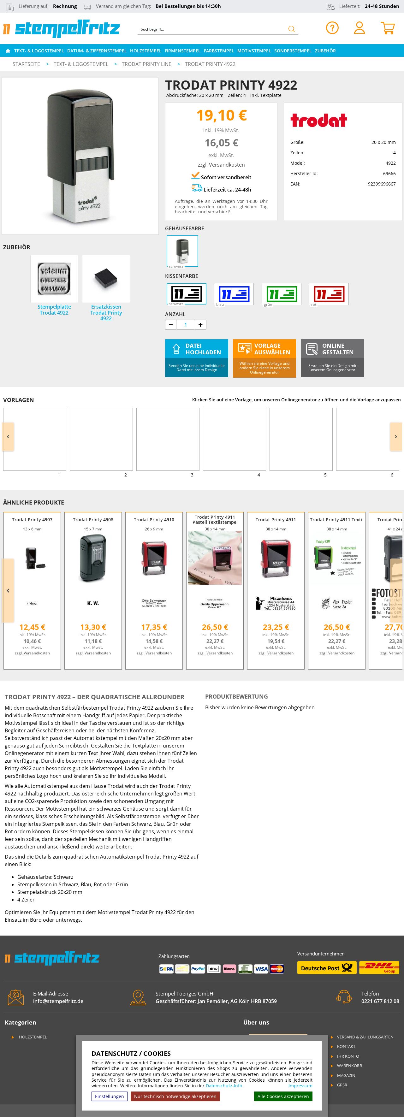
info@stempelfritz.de (58, 1001)
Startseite (26, 64)
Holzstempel (146, 51)
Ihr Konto (348, 1056)
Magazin (346, 1075)
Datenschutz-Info (224, 1086)
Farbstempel (219, 51)
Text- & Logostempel (39, 51)
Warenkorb (349, 1065)
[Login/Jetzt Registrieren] (359, 27)
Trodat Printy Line (147, 64)
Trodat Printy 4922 (210, 64)
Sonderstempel (293, 51)
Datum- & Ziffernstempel (97, 51)
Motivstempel (254, 51)
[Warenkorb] (388, 27)
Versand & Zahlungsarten (365, 1037)
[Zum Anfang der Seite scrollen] (359, 1104)
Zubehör (325, 51)
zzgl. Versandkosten (221, 164)
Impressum (300, 1086)
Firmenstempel (183, 51)
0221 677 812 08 (380, 1001)
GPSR (342, 1085)
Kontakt (346, 1046)
